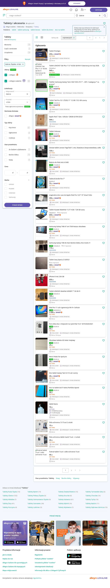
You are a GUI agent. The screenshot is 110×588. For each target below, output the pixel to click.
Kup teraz (12, 127)
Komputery (12, 39)
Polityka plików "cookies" (44, 559)
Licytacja (12, 138)
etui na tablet (60, 30)
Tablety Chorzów (91, 496)
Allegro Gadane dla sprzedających (15, 563)
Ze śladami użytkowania (17, 149)
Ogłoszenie (13, 133)
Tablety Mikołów (8, 499)
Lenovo (11, 184)
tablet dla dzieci (47, 30)
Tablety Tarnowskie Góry (94, 492)
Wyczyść (27, 59)
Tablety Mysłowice (64, 507)
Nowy (11, 160)
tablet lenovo (35, 30)
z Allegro (12, 75)
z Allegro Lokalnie (15, 81)
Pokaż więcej (55, 516)
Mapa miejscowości (10, 570)
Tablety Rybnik (63, 503)
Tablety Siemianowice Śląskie (38, 499)
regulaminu (37, 578)
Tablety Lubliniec (34, 507)
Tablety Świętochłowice (66, 492)
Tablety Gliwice (8, 496)
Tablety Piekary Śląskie (36, 496)
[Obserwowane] (70, 9)
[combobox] (40, 15)
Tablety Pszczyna (9, 507)
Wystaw (98, 10)
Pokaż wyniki (17, 205)
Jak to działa (7, 555)
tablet (14, 30)
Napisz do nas (8, 559)
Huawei (11, 189)
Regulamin (39, 555)
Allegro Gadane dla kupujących (14, 567)
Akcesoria (7, 45)
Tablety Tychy (90, 499)
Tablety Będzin (91, 503)
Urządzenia (8, 52)
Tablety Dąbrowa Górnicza (95, 507)
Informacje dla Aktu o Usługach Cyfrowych (50, 570)
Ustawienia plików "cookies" (45, 563)
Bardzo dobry (13, 155)
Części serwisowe (10, 49)
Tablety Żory (7, 503)
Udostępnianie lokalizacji (44, 567)
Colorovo (12, 193)
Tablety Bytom (33, 492)
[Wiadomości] (76, 9)
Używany (76, 478)
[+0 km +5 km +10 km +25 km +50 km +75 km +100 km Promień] (17, 102)
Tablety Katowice (64, 499)
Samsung (12, 197)
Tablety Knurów (64, 496)
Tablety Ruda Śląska (10, 492)
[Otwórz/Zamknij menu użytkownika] (84, 10)
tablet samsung (23, 30)
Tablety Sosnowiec (34, 503)
